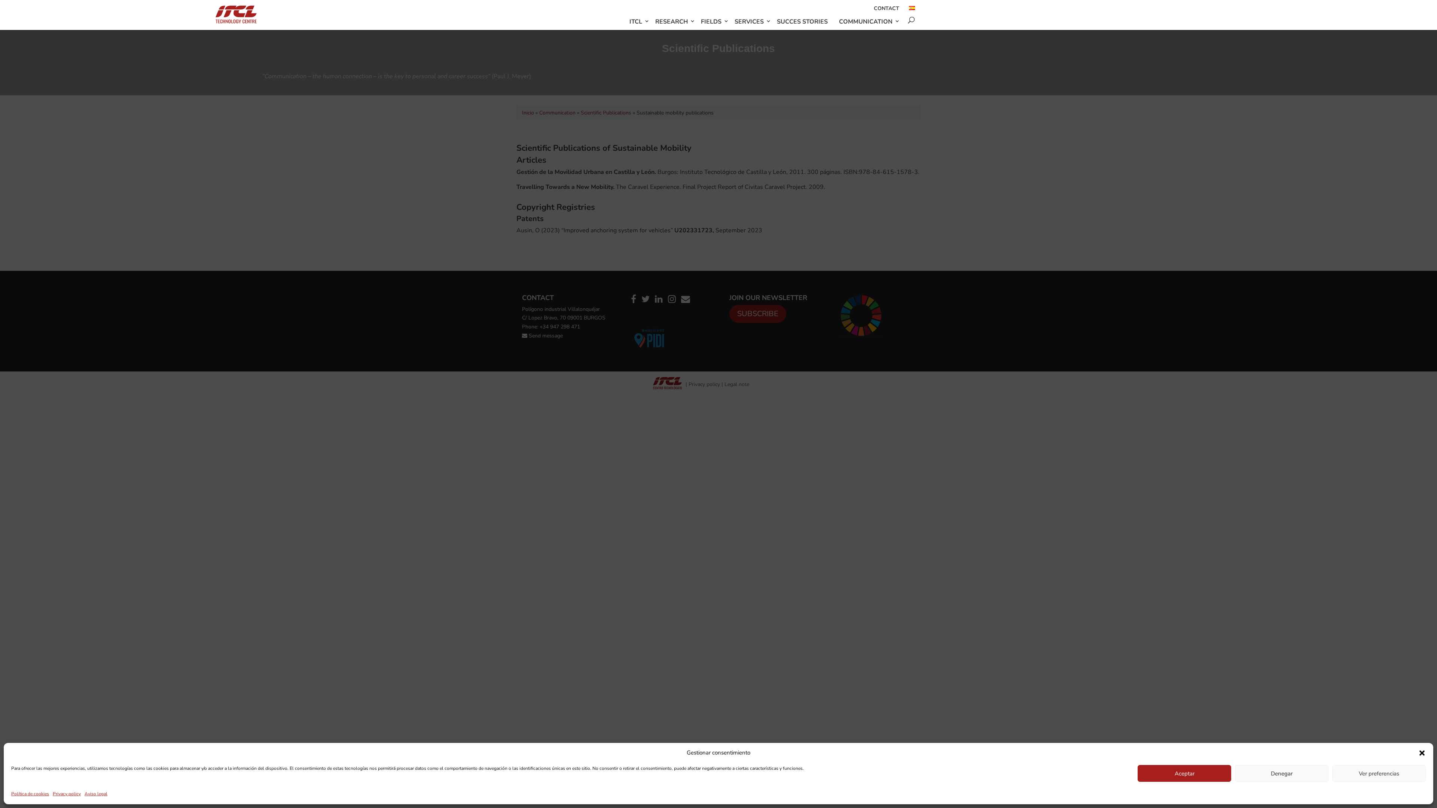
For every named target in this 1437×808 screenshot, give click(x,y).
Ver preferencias (1379, 773)
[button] (1422, 753)
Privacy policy (67, 794)
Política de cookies (30, 794)
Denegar (1282, 773)
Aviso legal (96, 794)
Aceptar (1185, 773)
